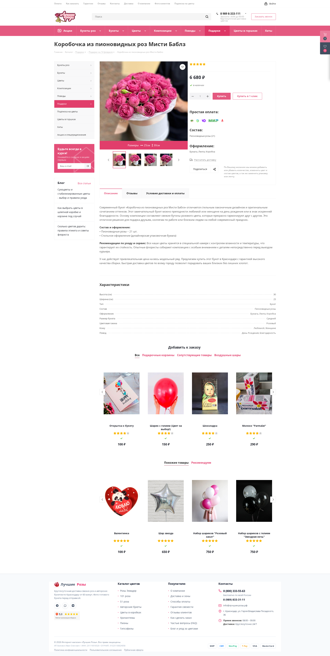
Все (137, 355)
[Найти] (207, 16)
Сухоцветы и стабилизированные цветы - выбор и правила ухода (74, 193)
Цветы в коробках (130, 612)
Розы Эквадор (128, 590)
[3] (197, 64)
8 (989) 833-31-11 (234, 599)
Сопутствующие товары (194, 355)
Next (178, 159)
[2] (194, 64)
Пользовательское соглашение (106, 649)
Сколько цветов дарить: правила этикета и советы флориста (73, 230)
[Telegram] (57, 605)
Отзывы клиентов (181, 612)
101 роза (125, 596)
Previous (108, 159)
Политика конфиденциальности (70, 649)
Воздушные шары (227, 355)
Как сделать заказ (181, 617)
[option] (122, 406)
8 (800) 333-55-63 (234, 591)
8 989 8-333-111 (230, 13)
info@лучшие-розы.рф (235, 605)
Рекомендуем (201, 463)
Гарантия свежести (181, 607)
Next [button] (273, 392)
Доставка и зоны (180, 596)
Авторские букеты (130, 607)
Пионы (124, 623)
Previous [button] (102, 392)
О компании (177, 590)
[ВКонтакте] (73, 605)
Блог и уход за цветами (184, 628)
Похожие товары (176, 463)
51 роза (124, 601)
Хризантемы (127, 617)
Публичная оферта (133, 649)
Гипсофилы (127, 628)
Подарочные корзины (158, 355)
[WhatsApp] (65, 605)
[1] (191, 64)
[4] (201, 64)
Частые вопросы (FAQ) (183, 623)
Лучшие (73, 584)
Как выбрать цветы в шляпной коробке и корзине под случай (70, 212)
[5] (204, 64)
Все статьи (84, 183)
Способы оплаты (180, 601)
